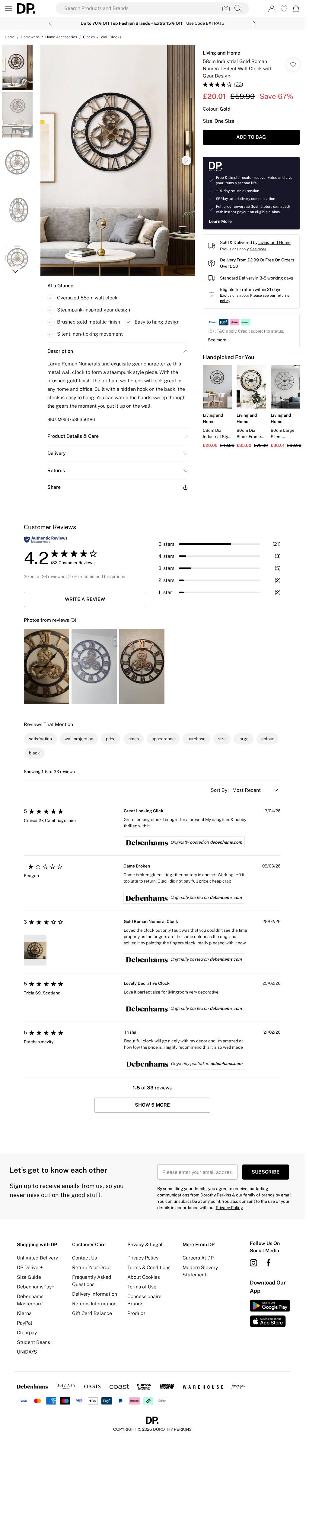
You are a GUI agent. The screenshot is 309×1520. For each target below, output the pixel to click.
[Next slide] (254, 23)
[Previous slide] (50, 23)
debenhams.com (226, 842)
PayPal (24, 1323)
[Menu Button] (8, 8)
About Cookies (143, 1277)
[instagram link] (253, 1262)
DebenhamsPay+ (35, 1287)
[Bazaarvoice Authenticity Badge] (45, 539)
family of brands (259, 1195)
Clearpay (27, 1332)
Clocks (89, 37)
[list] (117, 160)
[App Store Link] (270, 1313)
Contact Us (84, 1258)
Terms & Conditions (148, 1267)
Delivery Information (94, 1294)
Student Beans (33, 1342)
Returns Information (94, 1304)
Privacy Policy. (229, 1207)
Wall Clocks (111, 37)
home (10, 37)
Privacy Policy (142, 1258)
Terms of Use (141, 1287)
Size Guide (29, 1277)
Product (136, 1313)
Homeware (30, 37)
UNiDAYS (27, 1352)
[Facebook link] (268, 1262)
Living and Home (221, 53)
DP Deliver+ (30, 1267)
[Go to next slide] (186, 160)
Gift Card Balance (92, 1313)
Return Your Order (92, 1267)
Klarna (24, 1313)
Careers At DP (198, 1258)
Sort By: (220, 790)
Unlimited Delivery (37, 1258)
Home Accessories (61, 37)
